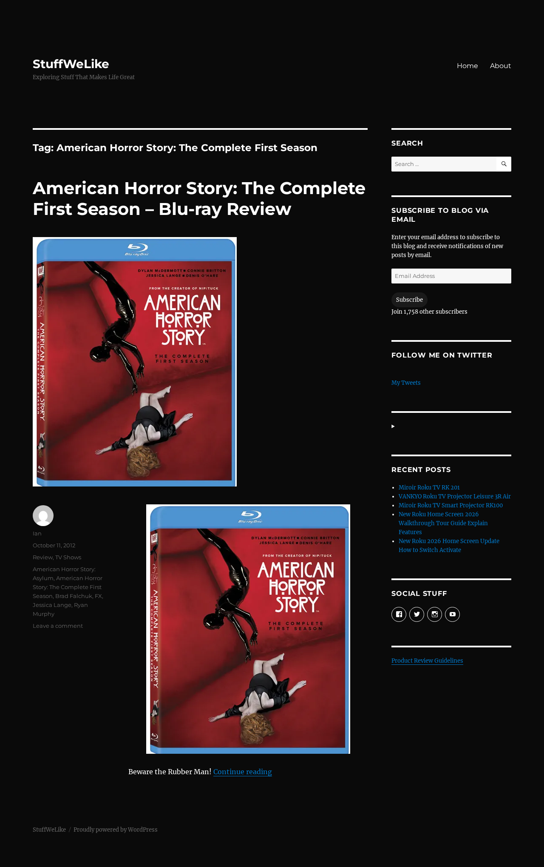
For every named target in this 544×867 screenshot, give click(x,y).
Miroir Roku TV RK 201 (429, 487)
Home (467, 66)
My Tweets (406, 382)
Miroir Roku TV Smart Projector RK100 (451, 505)
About (500, 66)
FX (98, 595)
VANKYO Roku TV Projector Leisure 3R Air (455, 496)
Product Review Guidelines (427, 660)
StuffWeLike (71, 64)
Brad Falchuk (73, 595)
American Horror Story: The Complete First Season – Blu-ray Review (199, 198)
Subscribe (409, 299)
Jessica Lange (52, 604)
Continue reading (242, 771)
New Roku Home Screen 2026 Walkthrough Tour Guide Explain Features (443, 523)
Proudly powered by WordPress (116, 829)
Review (43, 557)
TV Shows (68, 557)
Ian (37, 533)
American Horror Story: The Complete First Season (67, 587)
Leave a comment (58, 625)
